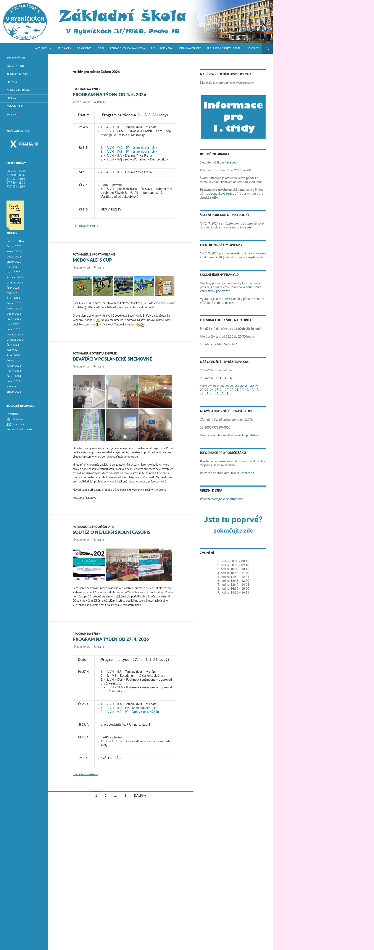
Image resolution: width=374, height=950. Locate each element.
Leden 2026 (13, 272)
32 (242, 386)
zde (249, 170)
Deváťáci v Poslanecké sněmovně (112, 359)
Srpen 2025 (13, 298)
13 (216, 393)
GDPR (101, 48)
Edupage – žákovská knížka (127, 48)
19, (247, 390)
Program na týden (86, 89)
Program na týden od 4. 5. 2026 (109, 95)
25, (217, 390)
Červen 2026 (13, 246)
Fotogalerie (82, 254)
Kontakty (253, 48)
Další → (140, 795)
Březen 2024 (13, 376)
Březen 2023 (13, 391)
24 (221, 390)
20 (241, 390)
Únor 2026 (12, 267)
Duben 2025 (13, 313)
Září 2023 (12, 386)
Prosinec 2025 (14, 277)
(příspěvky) (15, 419)
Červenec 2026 (15, 241)
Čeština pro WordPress (19, 429)
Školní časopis (103, 527)
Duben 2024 (13, 371)
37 (230, 378)
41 (225, 370)
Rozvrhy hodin (16, 66)
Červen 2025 (13, 303)
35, (227, 386)
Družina (11, 82)
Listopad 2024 (14, 339)
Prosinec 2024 (14, 334)
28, (202, 390)
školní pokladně (248, 435)
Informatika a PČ (17, 74)
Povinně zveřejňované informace (221, 499)
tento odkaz (225, 302)
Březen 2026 (13, 262)
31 (247, 386)
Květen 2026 (13, 251)
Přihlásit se (12, 414)
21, (237, 390)
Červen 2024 (13, 360)
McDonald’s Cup (92, 260)
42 (230, 370)
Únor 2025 (12, 324)
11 (226, 393)
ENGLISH (11, 114)
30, (252, 386)
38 (225, 378)
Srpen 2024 (13, 355)
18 (251, 390)
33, (237, 386)
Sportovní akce (103, 254)
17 (256, 390)
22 (231, 390)
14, (212, 393)
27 (206, 390)
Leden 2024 (13, 381)
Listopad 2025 (14, 282)
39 (220, 378)
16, (202, 393)
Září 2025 (12, 293)
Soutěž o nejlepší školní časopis (111, 532)
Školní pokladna (161, 48)
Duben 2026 (13, 256)
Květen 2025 (13, 308)
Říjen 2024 (12, 345)
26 (211, 390)
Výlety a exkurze (104, 353)
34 (232, 386)
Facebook (231, 162)
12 (221, 393)
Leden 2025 (13, 329)
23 (226, 390)
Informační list (16, 58)
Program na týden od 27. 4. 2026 (111, 639)
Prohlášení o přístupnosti (223, 48)
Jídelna (11, 98)
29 (257, 386)
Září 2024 (12, 350)
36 (222, 386)
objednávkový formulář (222, 193)
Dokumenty (84, 48)
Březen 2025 (13, 319)
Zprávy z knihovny (18, 90)
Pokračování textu (85, 226)
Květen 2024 (13, 365)
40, (221, 370)
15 (206, 393)
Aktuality (41, 48)
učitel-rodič (247, 473)
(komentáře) (15, 424)
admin (101, 102)
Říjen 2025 (12, 287)
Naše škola (64, 48)
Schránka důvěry (189, 48)
